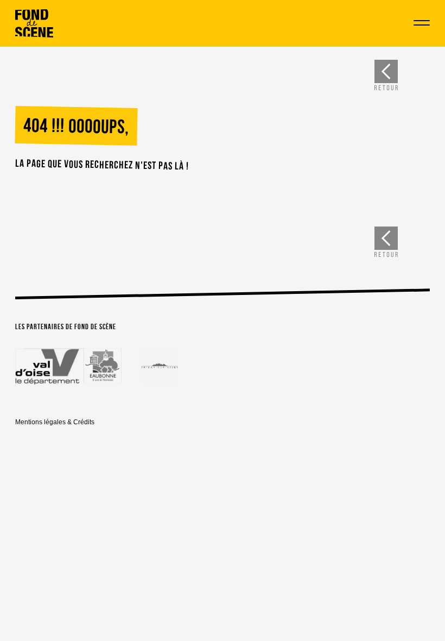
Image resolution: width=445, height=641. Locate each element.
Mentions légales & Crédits (54, 422)
